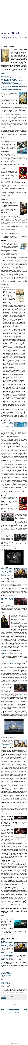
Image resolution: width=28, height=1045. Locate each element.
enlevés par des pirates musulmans (11, 663)
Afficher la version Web (14, 1012)
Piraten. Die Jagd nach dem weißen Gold (7, 577)
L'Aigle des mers (11, 497)
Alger (20, 808)
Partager (3, 998)
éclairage (23, 822)
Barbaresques (6, 744)
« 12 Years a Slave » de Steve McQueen (11, 83)
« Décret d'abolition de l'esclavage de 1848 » (12, 89)
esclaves (20, 694)
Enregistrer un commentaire (9, 1005)
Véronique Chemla (10, 33)
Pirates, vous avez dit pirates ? (14, 813)
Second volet (3, 650)
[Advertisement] (14, 16)
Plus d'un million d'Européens (7, 661)
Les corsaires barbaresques (19, 69)
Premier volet (4, 598)
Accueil (14, 1009)
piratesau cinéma (13, 237)
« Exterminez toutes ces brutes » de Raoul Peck (13, 85)
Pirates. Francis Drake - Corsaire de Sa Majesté (7, 600)
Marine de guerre (14, 753)
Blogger (16, 1043)
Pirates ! (3, 73)
